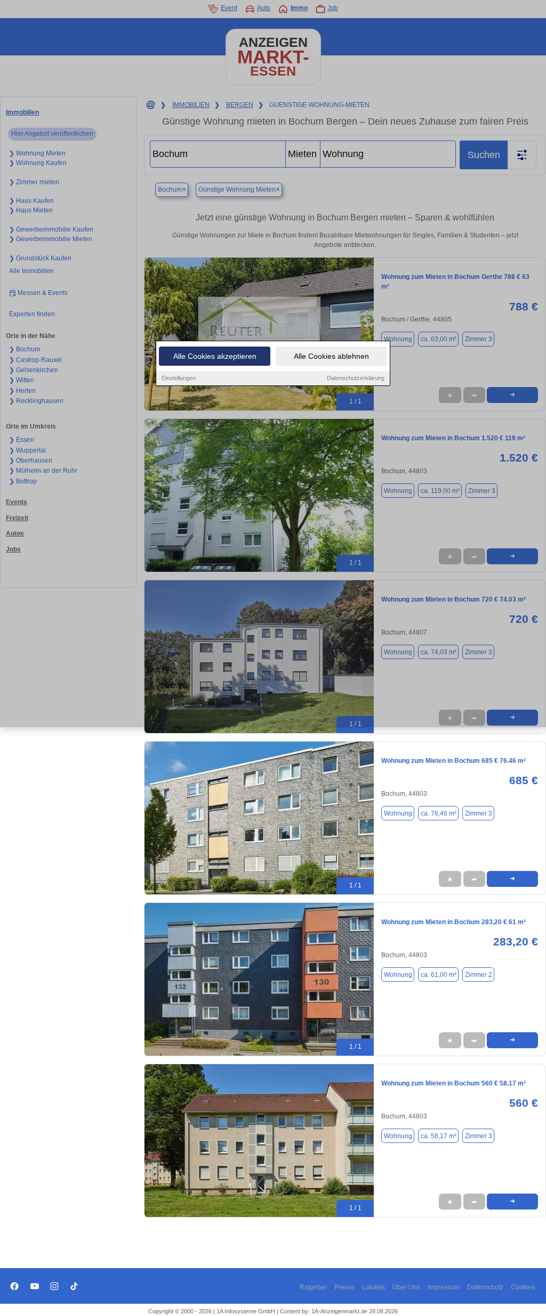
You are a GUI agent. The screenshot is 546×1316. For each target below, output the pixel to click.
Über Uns (406, 1287)
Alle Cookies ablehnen (331, 356)
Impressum (444, 1287)
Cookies (523, 1287)
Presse (344, 1287)
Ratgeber (313, 1287)
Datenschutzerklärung (355, 378)
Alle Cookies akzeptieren (214, 356)
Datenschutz (485, 1287)
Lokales (373, 1287)
